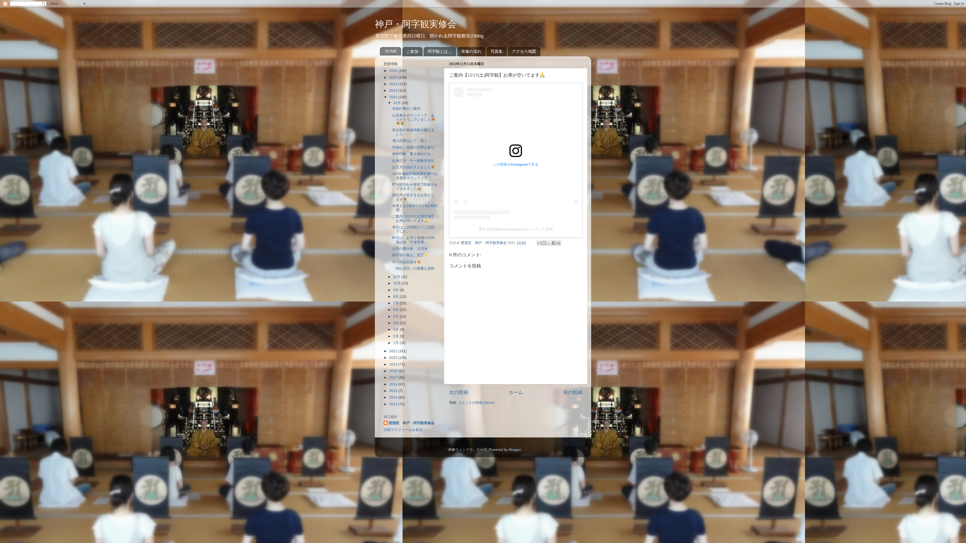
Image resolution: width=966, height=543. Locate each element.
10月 (397, 283)
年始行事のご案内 (406, 109)
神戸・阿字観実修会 (415, 24)
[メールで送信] (539, 242)
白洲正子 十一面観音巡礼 (413, 161)
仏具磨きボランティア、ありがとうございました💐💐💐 (413, 119)
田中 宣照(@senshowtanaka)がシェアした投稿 (516, 229)
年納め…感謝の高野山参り (413, 147)
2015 (393, 391)
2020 (393, 358)
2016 (393, 384)
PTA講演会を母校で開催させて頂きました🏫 (414, 186)
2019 (393, 364)
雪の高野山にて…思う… (411, 141)
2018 (393, 371)
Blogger (515, 450)
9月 (396, 290)
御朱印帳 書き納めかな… (413, 154)
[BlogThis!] (544, 242)
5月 (396, 316)
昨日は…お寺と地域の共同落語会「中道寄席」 (413, 240)
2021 (393, 351)
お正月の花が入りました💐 (413, 167)
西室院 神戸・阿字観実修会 (411, 423)
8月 (396, 297)
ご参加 (412, 51)
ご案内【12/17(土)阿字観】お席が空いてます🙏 (413, 218)
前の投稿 (572, 392)
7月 (396, 303)
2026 (393, 71)
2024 (393, 84)
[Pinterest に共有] (558, 242)
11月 (397, 277)
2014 (393, 397)
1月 (396, 343)
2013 (393, 404)
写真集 (497, 51)
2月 (396, 336)
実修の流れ (471, 51)
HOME (391, 51)
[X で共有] (548, 242)
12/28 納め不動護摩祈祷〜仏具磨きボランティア (414, 176)
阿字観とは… (440, 51)
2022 (393, 97)
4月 (396, 323)
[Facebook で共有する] (553, 242)
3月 (396, 329)
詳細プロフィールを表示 (403, 430)
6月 (396, 310)
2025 (393, 77)
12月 (397, 103)
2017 (393, 377)
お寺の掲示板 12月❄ (409, 249)
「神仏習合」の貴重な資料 (413, 268)
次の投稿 (458, 392)
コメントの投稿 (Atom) (476, 403)
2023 (393, 90)
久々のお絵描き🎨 (406, 262)
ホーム (516, 392)
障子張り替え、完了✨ (410, 255)
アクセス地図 (524, 51)
